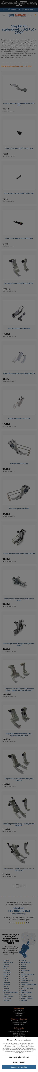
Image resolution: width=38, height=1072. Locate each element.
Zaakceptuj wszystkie (19, 1067)
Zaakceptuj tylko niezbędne (19, 1057)
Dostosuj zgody (19, 1062)
